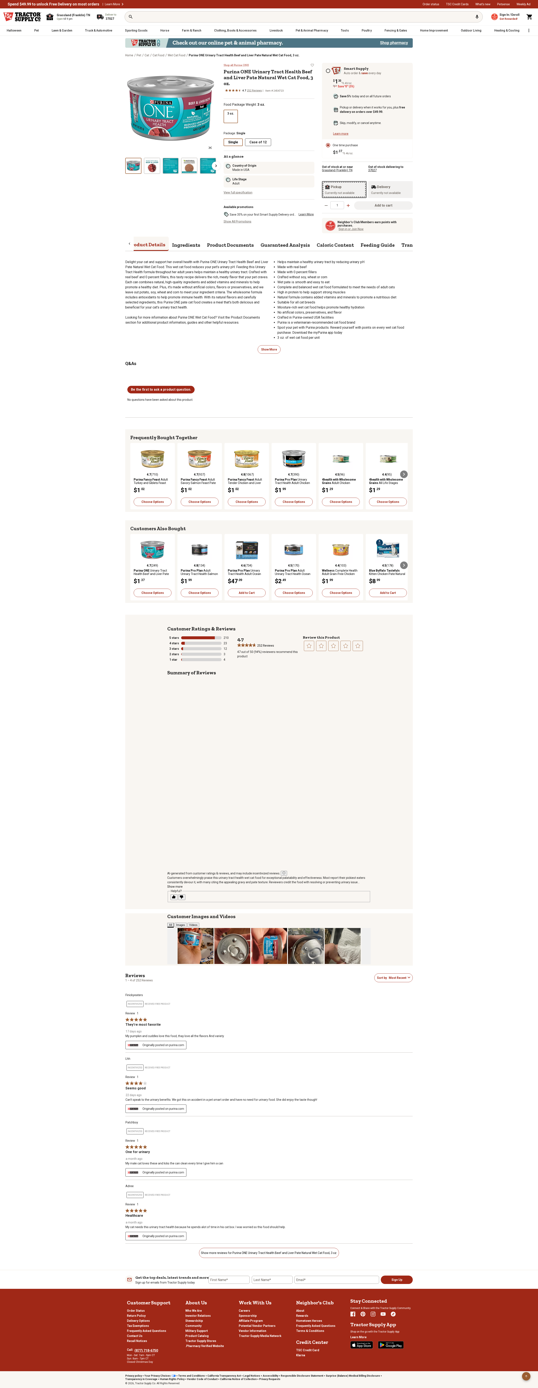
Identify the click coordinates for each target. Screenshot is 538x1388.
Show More (269, 349)
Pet (139, 55)
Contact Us (134, 1336)
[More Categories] (529, 30)
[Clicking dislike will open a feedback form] (181, 897)
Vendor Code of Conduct (202, 1379)
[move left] (134, 474)
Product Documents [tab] (230, 245)
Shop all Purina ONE (236, 65)
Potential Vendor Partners (257, 1325)
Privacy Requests (269, 1379)
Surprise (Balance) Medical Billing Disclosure (353, 1376)
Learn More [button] (306, 214)
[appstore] (361, 1345)
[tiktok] (393, 1314)
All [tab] (170, 925)
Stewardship (194, 1320)
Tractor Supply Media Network (260, 1336)
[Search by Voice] (477, 16)
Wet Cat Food (176, 55)
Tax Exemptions (138, 1325)
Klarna (300, 1355)
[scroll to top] (526, 1376)
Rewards (302, 1315)
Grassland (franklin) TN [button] (337, 170)
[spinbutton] (337, 205)
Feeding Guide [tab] (378, 245)
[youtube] (383, 1314)
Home (129, 55)
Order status (431, 4)
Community (193, 1325)
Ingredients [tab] (186, 245)
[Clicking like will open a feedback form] (174, 897)
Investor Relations (198, 1315)
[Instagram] (373, 1314)
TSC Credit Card (307, 1350)
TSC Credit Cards (457, 4)
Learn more (340, 133)
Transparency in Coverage (141, 1379)
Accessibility (270, 1376)
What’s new (483, 4)
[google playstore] (391, 1345)
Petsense (503, 4)
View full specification (238, 192)
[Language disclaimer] (284, 873)
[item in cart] (530, 16)
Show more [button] (175, 886)
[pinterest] (362, 1314)
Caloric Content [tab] (335, 245)
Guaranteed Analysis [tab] (285, 245)
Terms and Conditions (191, 1376)
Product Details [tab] (147, 244)
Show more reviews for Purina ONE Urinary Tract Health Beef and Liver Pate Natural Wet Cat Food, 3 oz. (269, 1253)
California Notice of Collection (238, 1379)
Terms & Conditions (310, 1331)
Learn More (112, 4)
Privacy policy (133, 1376)
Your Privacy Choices (157, 1376)
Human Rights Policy (172, 1379)
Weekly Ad (523, 4)
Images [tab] (180, 925)
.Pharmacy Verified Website (204, 1346)
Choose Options (152, 502)
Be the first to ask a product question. (161, 389)
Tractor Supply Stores (200, 1341)
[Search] (131, 17)
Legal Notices (251, 1376)
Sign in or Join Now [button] (351, 229)
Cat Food (158, 55)
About (300, 1310)
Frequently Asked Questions (146, 1331)
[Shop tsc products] (269, 43)
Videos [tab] (193, 925)
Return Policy (136, 1315)
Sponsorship (248, 1315)
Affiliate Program (251, 1320)
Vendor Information (252, 1331)
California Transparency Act (224, 1376)
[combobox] (397, 977)
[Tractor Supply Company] (22, 16)
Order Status (136, 1310)
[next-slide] (216, 166)
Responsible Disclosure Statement (302, 1376)
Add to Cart (247, 592)
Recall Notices (137, 1341)
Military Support (196, 1331)
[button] (122, 4)
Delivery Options (138, 1320)
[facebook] (352, 1314)
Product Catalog (197, 1336)
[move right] (404, 474)
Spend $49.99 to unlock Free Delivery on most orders (53, 4)
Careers (244, 1310)
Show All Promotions (237, 221)
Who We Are (193, 1310)
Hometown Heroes (309, 1320)
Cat (147, 55)
